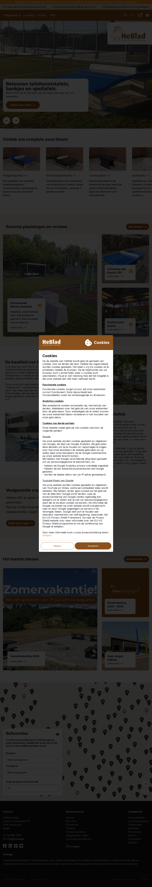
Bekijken (47, 535)
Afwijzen (57, 546)
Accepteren (93, 546)
